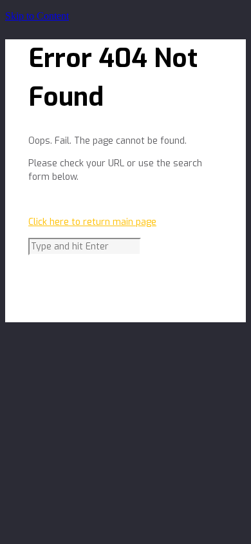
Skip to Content (37, 15)
